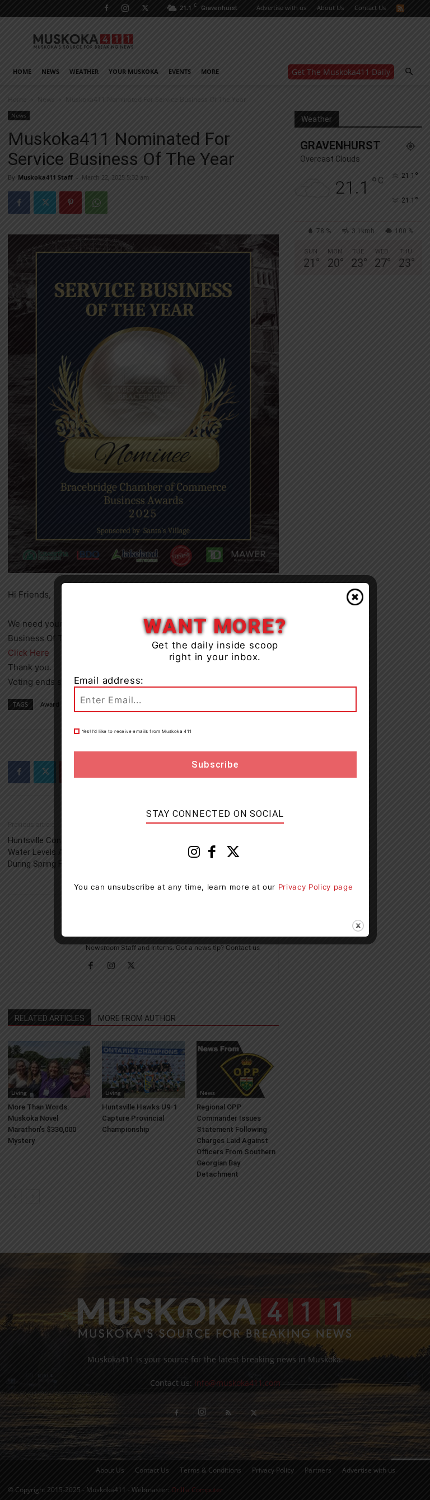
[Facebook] (212, 854)
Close (355, 597)
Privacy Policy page (315, 886)
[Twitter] (233, 854)
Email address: (109, 680)
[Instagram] (194, 854)
